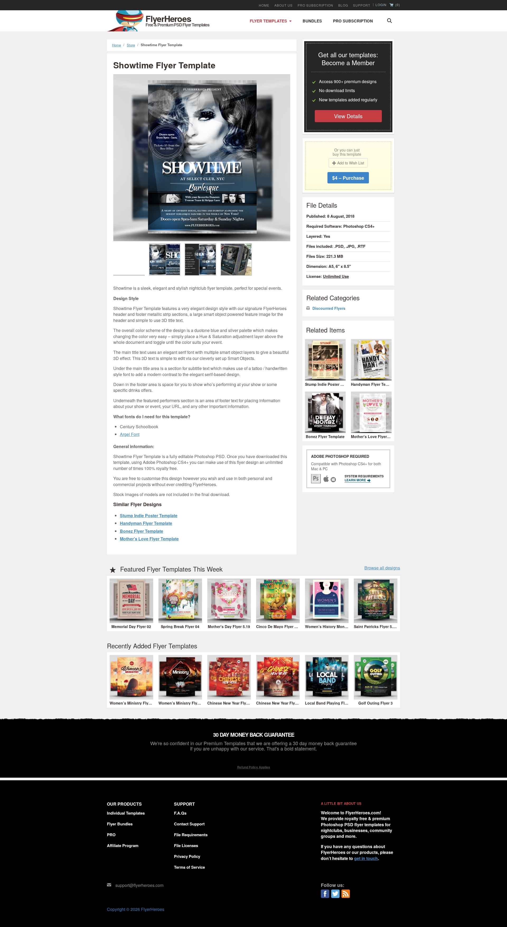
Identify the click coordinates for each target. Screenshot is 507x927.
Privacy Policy (187, 856)
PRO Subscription (315, 5)
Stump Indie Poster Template (148, 515)
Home (264, 5)
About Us (283, 5)
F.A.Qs (180, 813)
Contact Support (189, 824)
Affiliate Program (122, 845)
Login (381, 4)
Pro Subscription (353, 21)
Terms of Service (189, 867)
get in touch (366, 858)
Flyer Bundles (120, 824)
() (397, 5)
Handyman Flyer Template (146, 523)
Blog (343, 5)
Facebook (325, 894)
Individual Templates (126, 813)
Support (361, 5)
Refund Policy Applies (253, 767)
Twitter (335, 894)
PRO (111, 835)
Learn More (356, 480)
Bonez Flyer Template (141, 531)
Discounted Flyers (328, 308)
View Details (348, 116)
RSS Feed (345, 894)
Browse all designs (382, 568)
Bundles (312, 21)
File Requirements (191, 835)
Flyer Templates (268, 21)
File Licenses (186, 845)
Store (131, 44)
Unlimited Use (336, 276)
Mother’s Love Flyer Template (149, 539)
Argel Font (129, 434)
